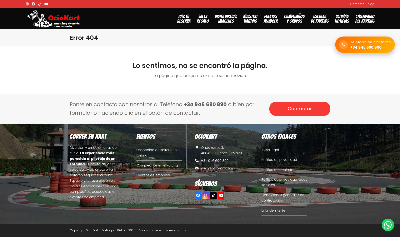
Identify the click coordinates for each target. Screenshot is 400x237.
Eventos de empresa (153, 175)
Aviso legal (270, 149)
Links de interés (273, 210)
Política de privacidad (279, 159)
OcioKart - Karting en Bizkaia (106, 230)
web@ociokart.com (217, 168)
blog (371, 4)
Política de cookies (276, 169)
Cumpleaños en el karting (157, 165)
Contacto (357, 4)
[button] (388, 225)
